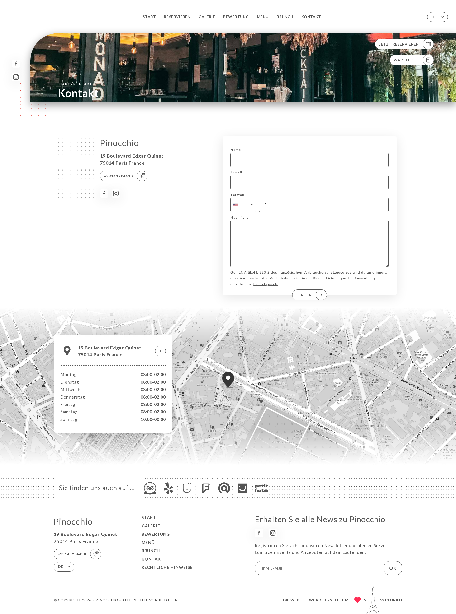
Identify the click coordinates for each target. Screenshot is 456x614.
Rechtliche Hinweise (167, 567)
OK (392, 568)
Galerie (207, 16)
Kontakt (311, 16)
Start (149, 16)
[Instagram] (16, 77)
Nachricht (239, 217)
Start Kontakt (75, 83)
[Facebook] (16, 64)
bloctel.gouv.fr (265, 284)
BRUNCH (285, 16)
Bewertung (236, 16)
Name (235, 150)
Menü (263, 16)
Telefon (237, 195)
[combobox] (243, 204)
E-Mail (236, 172)
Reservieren (177, 16)
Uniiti (396, 600)
